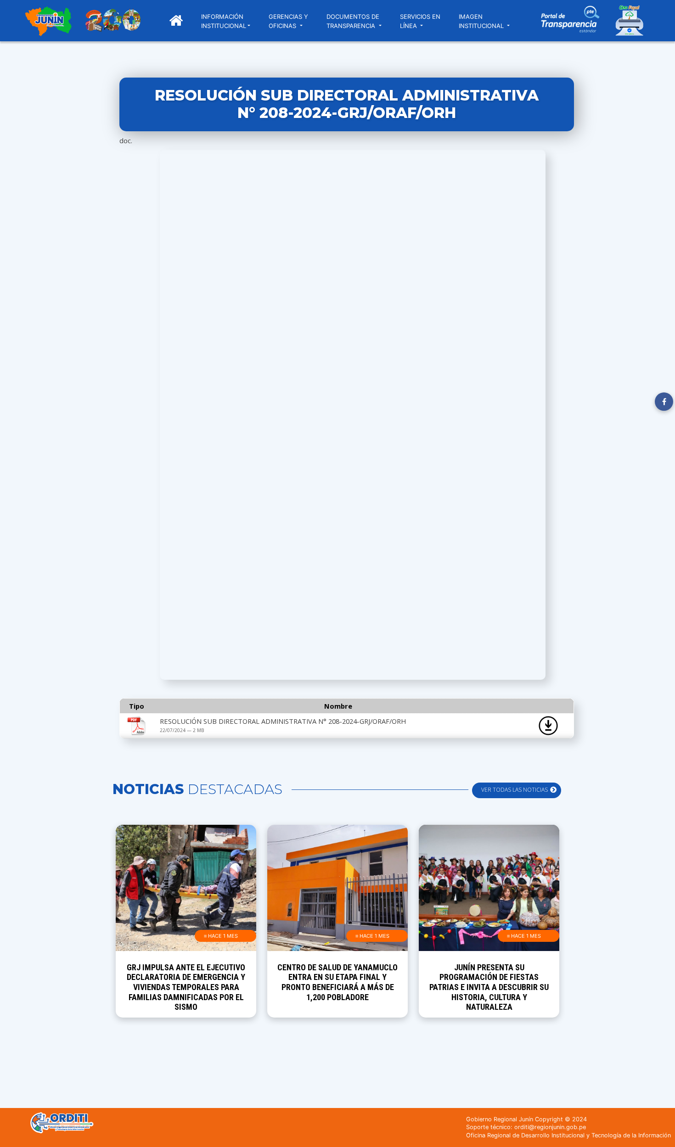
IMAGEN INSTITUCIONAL (482, 21)
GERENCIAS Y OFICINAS (288, 21)
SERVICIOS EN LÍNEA (420, 21)
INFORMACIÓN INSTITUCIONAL (223, 21)
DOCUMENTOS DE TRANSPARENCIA (352, 21)
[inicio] (48, 22)
